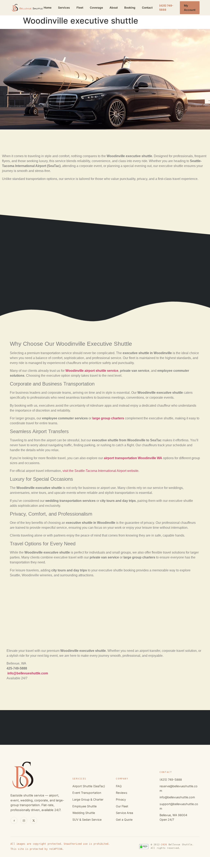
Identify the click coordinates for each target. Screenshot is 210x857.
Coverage (96, 7)
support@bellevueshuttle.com (179, 806)
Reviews (121, 792)
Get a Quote (124, 819)
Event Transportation (86, 792)
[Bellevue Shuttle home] (27, 8)
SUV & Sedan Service (87, 819)
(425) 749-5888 (166, 7)
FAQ (119, 786)
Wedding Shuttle (83, 813)
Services (64, 7)
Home (47, 7)
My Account (189, 7)
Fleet (79, 7)
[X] (33, 820)
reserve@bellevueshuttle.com (178, 788)
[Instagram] (23, 820)
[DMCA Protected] (143, 846)
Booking (129, 7)
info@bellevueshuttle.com (177, 797)
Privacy (121, 799)
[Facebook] (13, 820)
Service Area (124, 813)
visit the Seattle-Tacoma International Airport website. (101, 471)
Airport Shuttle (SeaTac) (88, 786)
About (114, 7)
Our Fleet (122, 806)
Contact (147, 7)
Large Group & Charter (87, 799)
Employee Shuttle (84, 806)
